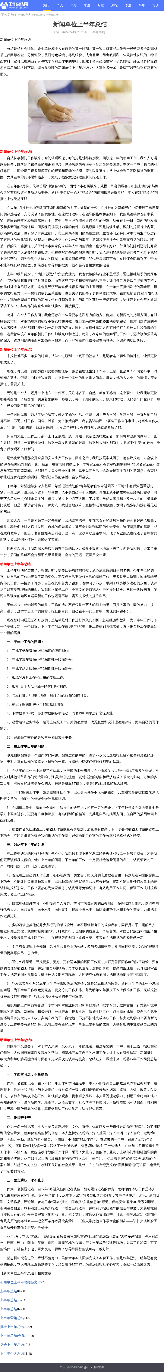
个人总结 (60, 7)
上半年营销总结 (12, 1318)
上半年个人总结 (12, 1353)
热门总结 (46, 7)
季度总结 (128, 7)
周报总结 (114, 7)
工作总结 (7, 15)
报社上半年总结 (12, 1327)
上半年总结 (8, 1291)
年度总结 (87, 7)
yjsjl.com (88, 1367)
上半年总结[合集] (13, 1336)
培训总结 (155, 7)
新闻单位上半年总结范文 (19, 1282)
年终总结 (73, 7)
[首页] (14, 6)
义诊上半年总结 (12, 1344)
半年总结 (142, 7)
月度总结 (101, 7)
